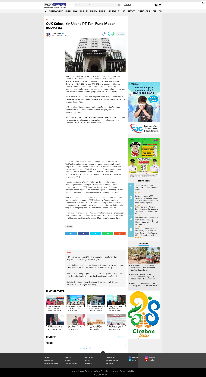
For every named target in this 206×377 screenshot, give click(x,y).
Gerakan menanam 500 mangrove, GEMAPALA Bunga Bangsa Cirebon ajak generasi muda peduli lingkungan (146, 199)
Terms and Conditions (92, 371)
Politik (87, 360)
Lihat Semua (86, 348)
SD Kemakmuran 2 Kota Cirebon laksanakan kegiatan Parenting (146, 187)
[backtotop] (103, 353)
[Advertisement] (54, 70)
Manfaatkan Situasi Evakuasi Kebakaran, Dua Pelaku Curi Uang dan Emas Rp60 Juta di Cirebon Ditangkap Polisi (146, 232)
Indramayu (131, 11)
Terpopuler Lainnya (144, 239)
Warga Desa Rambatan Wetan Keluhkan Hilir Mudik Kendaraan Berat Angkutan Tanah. (143, 267)
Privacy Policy (105, 371)
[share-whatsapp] (113, 34)
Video (155, 11)
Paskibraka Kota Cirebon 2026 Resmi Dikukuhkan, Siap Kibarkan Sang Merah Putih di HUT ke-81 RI (146, 221)
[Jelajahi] (203, 3)
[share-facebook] (104, 34)
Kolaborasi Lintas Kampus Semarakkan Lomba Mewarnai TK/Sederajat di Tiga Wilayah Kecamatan (146, 210)
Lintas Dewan (110, 358)
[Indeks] (156, 5)
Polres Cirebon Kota (80, 11)
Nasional (93, 11)
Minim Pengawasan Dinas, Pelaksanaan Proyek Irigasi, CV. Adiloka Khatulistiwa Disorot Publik (144, 276)
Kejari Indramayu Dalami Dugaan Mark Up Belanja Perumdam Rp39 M (144, 285)
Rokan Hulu (112, 11)
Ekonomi (102, 11)
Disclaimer (115, 371)
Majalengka (48, 360)
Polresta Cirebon (144, 11)
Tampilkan (121, 337)
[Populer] (160, 5)
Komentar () (120, 34)
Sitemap (81, 371)
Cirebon (68, 11)
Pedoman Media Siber (127, 371)
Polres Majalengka (56, 11)
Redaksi (74, 371)
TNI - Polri (121, 11)
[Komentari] (120, 233)
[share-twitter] (108, 34)
